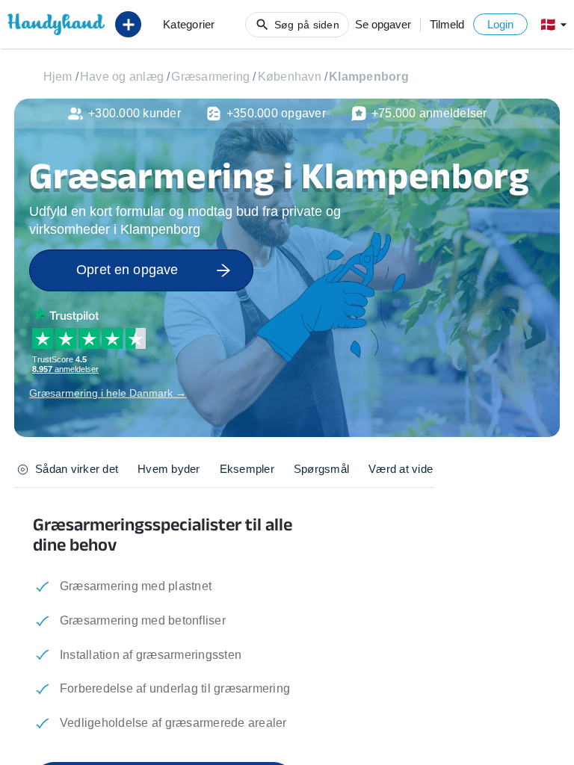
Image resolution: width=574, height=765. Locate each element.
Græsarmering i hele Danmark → (107, 393)
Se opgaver (383, 24)
